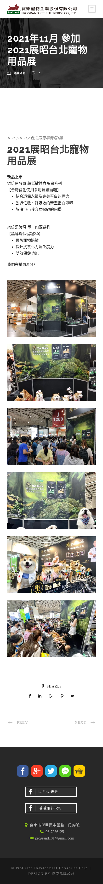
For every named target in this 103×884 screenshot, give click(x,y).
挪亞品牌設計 (63, 874)
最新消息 (20, 73)
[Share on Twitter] (51, 772)
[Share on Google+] (37, 772)
